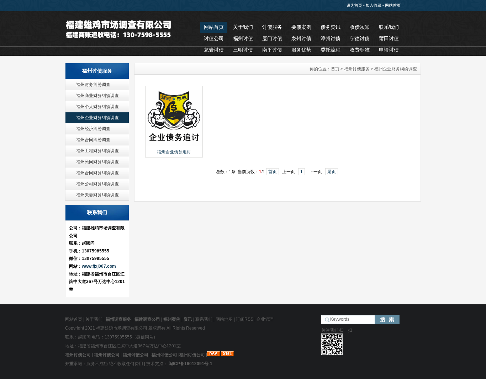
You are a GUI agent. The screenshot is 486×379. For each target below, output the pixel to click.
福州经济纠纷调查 (93, 128)
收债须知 (360, 27)
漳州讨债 (330, 38)
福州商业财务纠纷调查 (97, 95)
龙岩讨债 (214, 50)
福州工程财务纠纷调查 (97, 150)
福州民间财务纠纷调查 (97, 161)
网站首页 (393, 5)
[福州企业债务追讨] (174, 145)
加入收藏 (373, 5)
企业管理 (265, 319)
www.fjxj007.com (99, 266)
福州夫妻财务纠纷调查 (97, 194)
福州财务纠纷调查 (93, 84)
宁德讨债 (360, 38)
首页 (335, 68)
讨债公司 (214, 38)
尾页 (331, 171)
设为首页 (354, 5)
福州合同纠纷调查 (93, 139)
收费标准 (360, 50)
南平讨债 (272, 50)
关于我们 (243, 27)
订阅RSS (244, 319)
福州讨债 (243, 38)
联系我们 (389, 27)
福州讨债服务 (357, 68)
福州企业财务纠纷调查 (97, 117)
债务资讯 (330, 27)
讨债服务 (272, 27)
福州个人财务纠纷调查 (97, 106)
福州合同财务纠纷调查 (97, 172)
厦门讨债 (272, 38)
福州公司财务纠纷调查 (97, 183)
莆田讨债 (389, 38)
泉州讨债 (301, 38)
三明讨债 (243, 50)
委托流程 (330, 50)
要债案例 (301, 27)
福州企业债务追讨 (174, 151)
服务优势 (301, 50)
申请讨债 (389, 50)
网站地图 (224, 319)
